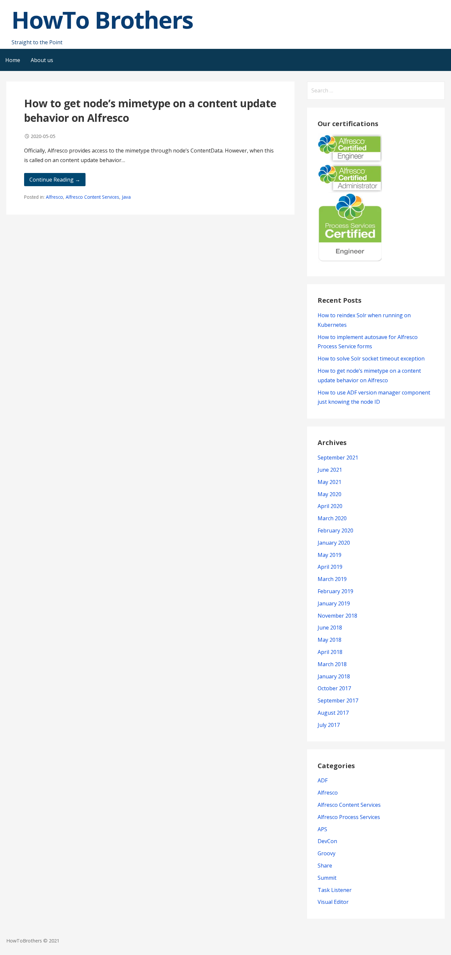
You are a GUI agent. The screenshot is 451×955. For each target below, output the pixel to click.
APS (322, 829)
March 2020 (332, 518)
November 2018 (337, 615)
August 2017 (333, 712)
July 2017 (329, 725)
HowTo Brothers (102, 19)
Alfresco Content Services (92, 197)
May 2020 (329, 494)
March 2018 (332, 664)
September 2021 (338, 457)
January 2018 (334, 676)
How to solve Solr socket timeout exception (371, 358)
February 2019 (335, 591)
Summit (327, 877)
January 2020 (334, 542)
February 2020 (335, 530)
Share (325, 865)
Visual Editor (333, 901)
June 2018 (330, 627)
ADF (323, 780)
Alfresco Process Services (349, 817)
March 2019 (332, 579)
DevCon (327, 841)
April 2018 (330, 652)
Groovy (326, 853)
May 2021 (329, 482)
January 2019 (334, 603)
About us (42, 60)
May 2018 (329, 639)
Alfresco (54, 197)
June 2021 (330, 469)
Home (12, 60)
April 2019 (330, 566)
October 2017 (334, 688)
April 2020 (330, 506)
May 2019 (329, 555)
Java (126, 197)
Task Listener (335, 890)
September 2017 (338, 700)
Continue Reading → (54, 179)
